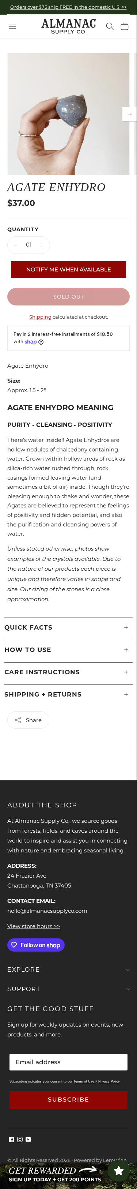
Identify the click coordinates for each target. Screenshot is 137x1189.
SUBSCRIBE (69, 1099)
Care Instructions (42, 672)
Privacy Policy (108, 1081)
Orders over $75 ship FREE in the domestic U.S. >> (68, 7)
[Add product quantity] (42, 245)
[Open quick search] (110, 26)
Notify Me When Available (68, 269)
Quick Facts (28, 627)
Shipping (40, 317)
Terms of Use (83, 1081)
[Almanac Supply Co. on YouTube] (28, 1140)
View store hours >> (33, 926)
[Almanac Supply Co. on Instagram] (20, 1140)
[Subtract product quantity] (15, 245)
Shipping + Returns (43, 694)
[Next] (129, 114)
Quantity (22, 229)
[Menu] (12, 26)
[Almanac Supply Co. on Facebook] (11, 1140)
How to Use (27, 649)
